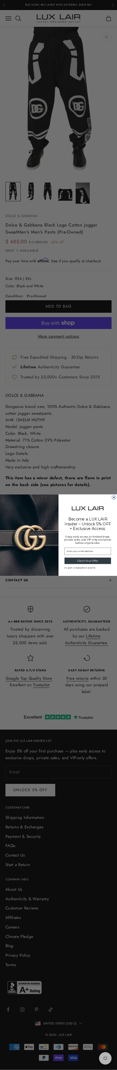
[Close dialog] (114, 497)
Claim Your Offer (87, 560)
